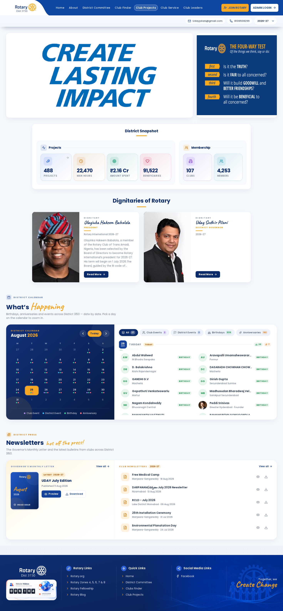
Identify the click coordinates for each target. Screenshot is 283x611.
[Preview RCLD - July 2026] (258, 502)
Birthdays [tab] (221, 332)
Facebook (187, 576)
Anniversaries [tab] (255, 332)
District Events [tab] (189, 332)
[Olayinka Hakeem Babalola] (55, 247)
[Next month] (106, 333)
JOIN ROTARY (237, 8)
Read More (94, 274)
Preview (53, 493)
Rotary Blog (78, 595)
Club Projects (134, 595)
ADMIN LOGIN (262, 8)
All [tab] (130, 332)
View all (101, 466)
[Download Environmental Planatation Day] (266, 527)
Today (94, 333)
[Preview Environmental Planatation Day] (258, 527)
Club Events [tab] (156, 332)
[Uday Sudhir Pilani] (167, 247)
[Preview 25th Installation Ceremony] (258, 514)
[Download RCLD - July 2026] (266, 502)
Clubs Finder (134, 588)
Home (130, 576)
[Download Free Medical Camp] (266, 476)
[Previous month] (83, 333)
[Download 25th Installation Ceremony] (266, 514)
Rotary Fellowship (82, 588)
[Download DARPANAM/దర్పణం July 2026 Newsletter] (266, 489)
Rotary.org (77, 576)
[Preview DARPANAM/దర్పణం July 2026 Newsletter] (258, 489)
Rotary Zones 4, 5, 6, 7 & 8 (88, 582)
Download (76, 493)
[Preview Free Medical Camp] (258, 476)
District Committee (139, 582)
